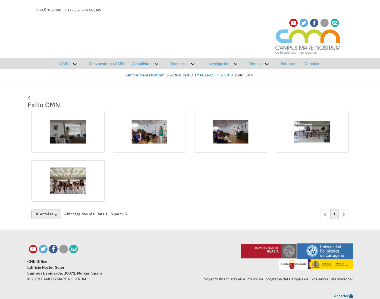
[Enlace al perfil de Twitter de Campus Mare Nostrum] (303, 23)
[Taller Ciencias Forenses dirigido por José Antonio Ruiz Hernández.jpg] (230, 132)
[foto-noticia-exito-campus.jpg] (68, 181)
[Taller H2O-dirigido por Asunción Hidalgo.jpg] (312, 132)
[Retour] (29, 97)
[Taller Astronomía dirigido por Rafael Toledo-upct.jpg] (68, 132)
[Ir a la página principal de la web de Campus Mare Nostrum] (308, 40)
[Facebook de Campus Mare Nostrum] (53, 249)
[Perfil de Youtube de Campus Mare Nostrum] (33, 249)
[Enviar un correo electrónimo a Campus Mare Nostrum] (334, 23)
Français (92, 10)
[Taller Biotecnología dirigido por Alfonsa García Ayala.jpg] (149, 132)
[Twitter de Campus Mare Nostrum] (43, 249)
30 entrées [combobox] (48, 215)
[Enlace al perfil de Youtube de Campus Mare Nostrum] (293, 23)
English (61, 10)
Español (43, 10)
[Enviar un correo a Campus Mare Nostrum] (73, 249)
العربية (76, 10)
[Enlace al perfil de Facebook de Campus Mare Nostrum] (314, 23)
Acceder (341, 295)
